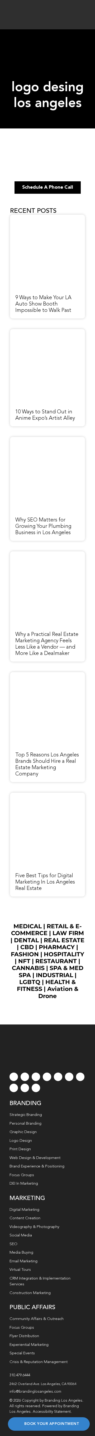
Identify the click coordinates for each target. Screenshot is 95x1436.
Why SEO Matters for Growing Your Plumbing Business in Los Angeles (43, 526)
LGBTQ (29, 982)
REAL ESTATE (64, 940)
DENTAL (26, 940)
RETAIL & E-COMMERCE (46, 930)
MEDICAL (27, 926)
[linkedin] (69, 1077)
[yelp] (14, 1088)
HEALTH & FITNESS (46, 985)
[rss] (80, 1077)
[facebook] (14, 1077)
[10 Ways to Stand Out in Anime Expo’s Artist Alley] (47, 332)
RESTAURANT (56, 961)
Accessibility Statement (52, 1412)
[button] (48, 1384)
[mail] (25, 1088)
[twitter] (25, 1077)
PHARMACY (57, 947)
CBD (27, 947)
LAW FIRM (68, 933)
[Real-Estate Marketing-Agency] (47, 554)
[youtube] (58, 1077)
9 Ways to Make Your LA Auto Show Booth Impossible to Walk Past (43, 304)
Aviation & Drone (58, 992)
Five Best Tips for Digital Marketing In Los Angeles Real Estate (45, 882)
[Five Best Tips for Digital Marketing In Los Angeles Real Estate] (47, 795)
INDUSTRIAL (54, 975)
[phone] (36, 1088)
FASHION (25, 954)
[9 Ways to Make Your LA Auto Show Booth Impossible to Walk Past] (47, 217)
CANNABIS (28, 968)
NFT (24, 961)
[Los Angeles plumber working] (47, 440)
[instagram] (36, 1077)
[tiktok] (47, 1077)
